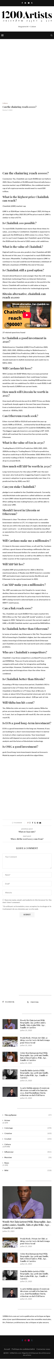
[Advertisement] (27, 74)
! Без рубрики (27, 1115)
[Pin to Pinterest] (37, 823)
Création (27, 1133)
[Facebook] (22, 3)
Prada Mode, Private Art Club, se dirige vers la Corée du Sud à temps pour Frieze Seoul (35, 1040)
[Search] (51, 35)
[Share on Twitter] (35, 823)
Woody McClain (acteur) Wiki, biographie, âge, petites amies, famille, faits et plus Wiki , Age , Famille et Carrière (33, 1024)
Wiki (27, 1170)
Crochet (27, 1139)
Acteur (7, 1120)
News (6, 1163)
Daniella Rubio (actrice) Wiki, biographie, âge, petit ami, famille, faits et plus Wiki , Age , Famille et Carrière (34, 1074)
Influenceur (27, 1152)
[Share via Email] (40, 823)
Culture (7, 1144)
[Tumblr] (31, 3)
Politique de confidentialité (23, 1349)
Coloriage (27, 1128)
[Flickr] (28, 3)
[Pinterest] (25, 3)
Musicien (27, 1157)
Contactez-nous (43, 1349)
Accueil (7, 1349)
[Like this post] (30, 823)
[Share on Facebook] (32, 823)
